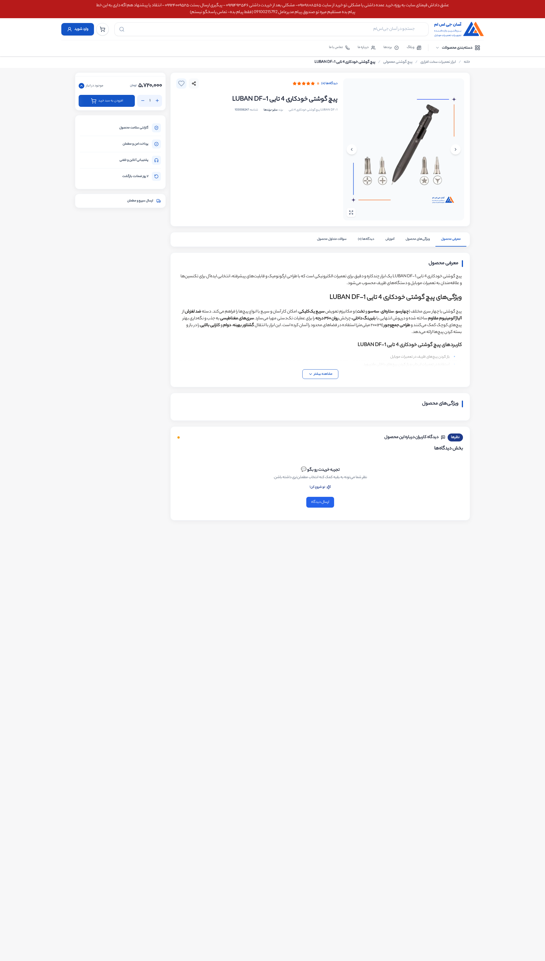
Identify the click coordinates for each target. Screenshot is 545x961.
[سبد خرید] (102, 29)
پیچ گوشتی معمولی (397, 62)
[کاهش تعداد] (142, 100)
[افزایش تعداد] (157, 100)
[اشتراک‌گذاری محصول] (194, 83)
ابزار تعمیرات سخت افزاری (438, 62)
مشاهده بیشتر (323, 374)
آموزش (389, 239)
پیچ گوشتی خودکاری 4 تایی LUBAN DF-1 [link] (345, 62)
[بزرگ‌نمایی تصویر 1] (403, 149)
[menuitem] (458, 47)
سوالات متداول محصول (332, 239)
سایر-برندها (271, 110)
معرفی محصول (451, 239)
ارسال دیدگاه (320, 502)
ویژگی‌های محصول (418, 239)
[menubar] (458, 47)
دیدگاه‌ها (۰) (329, 83)
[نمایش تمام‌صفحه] (351, 212)
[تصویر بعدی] (352, 149)
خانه (467, 62)
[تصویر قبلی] (455, 149)
